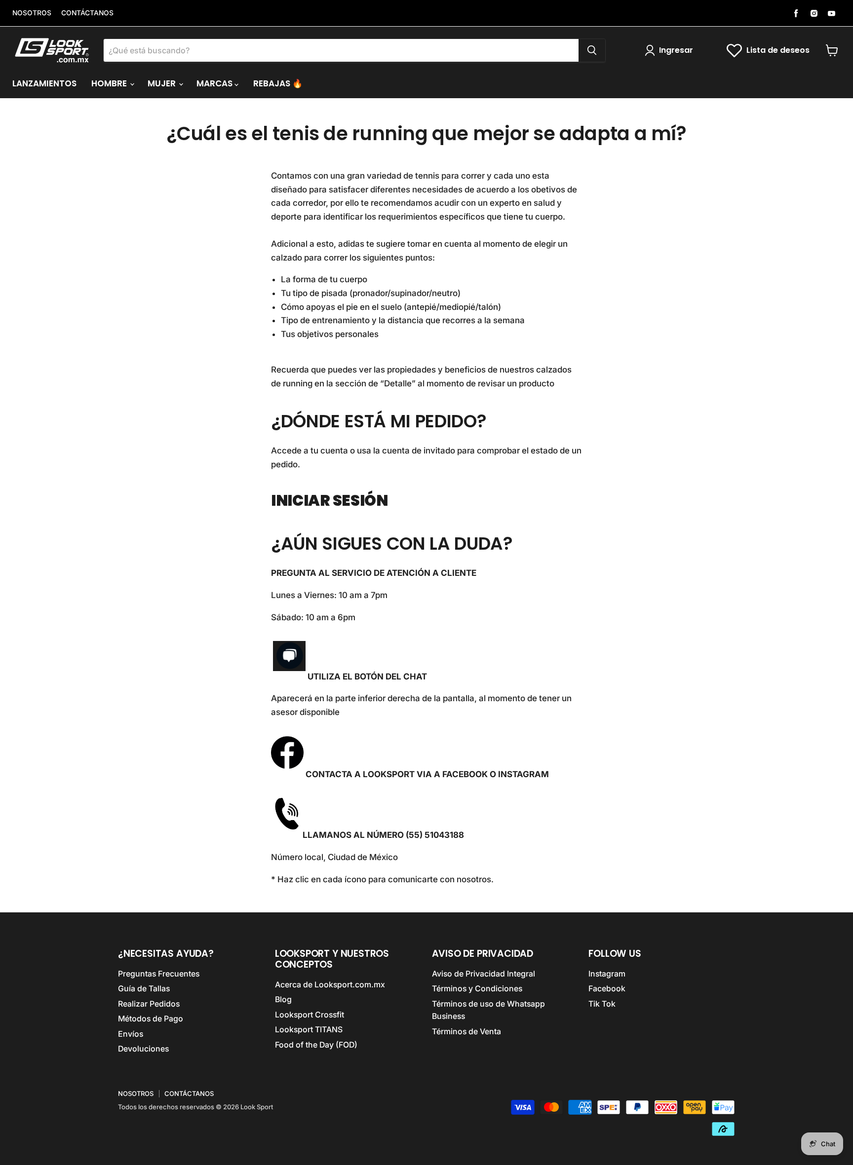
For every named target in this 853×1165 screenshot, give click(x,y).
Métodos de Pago (150, 1018)
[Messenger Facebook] (287, 774)
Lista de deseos (778, 50)
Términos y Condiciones (477, 988)
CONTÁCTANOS (87, 13)
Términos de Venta (466, 1031)
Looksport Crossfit (309, 1014)
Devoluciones (143, 1048)
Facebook (606, 988)
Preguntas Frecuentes (158, 973)
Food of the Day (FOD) (316, 1045)
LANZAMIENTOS (44, 83)
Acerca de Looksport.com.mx (330, 984)
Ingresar (676, 50)
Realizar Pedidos (149, 1004)
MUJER (163, 83)
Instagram (606, 973)
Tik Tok (602, 1004)
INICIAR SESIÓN (329, 500)
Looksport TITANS (309, 1029)
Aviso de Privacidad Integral (483, 973)
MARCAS (215, 83)
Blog (283, 999)
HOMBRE (110, 83)
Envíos (130, 1034)
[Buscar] (592, 50)
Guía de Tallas (144, 988)
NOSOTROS (31, 13)
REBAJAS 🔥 (278, 83)
